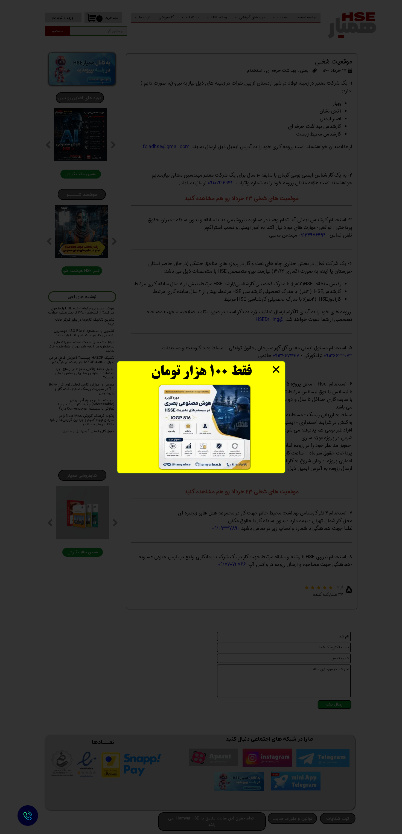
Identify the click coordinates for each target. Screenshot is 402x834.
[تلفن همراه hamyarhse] (28, 815)
